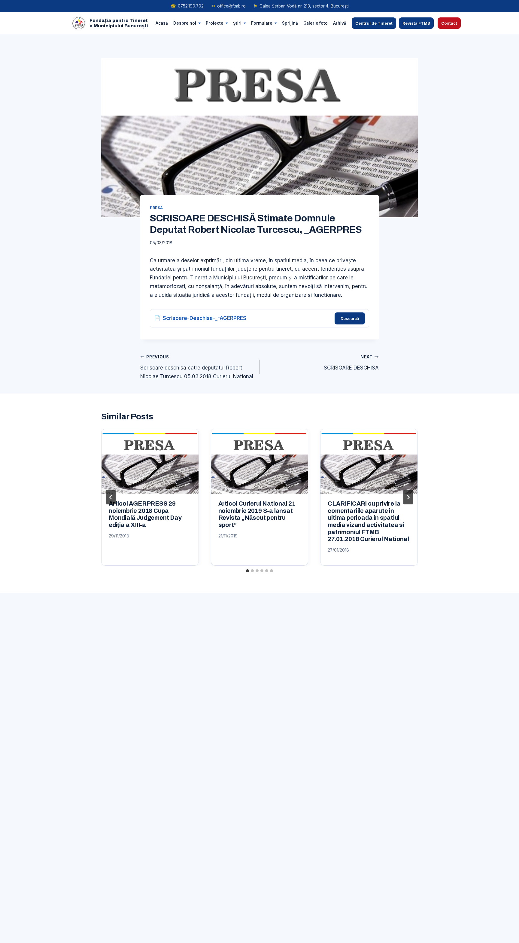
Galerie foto (315, 22)
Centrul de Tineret (374, 23)
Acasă (162, 22)
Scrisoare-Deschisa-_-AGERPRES (204, 318)
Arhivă (339, 22)
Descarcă (350, 318)
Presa (156, 207)
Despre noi (184, 22)
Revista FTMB (416, 23)
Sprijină (290, 22)
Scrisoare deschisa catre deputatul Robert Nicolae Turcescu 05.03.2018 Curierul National (196, 366)
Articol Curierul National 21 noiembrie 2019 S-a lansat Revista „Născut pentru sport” (257, 514)
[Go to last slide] (111, 497)
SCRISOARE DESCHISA (351, 362)
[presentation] (150, 461)
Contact (449, 23)
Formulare (261, 22)
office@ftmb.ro (228, 6)
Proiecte (214, 22)
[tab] (247, 570)
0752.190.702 (187, 6)
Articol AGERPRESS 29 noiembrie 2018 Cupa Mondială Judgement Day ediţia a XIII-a (145, 514)
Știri (237, 22)
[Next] (408, 497)
